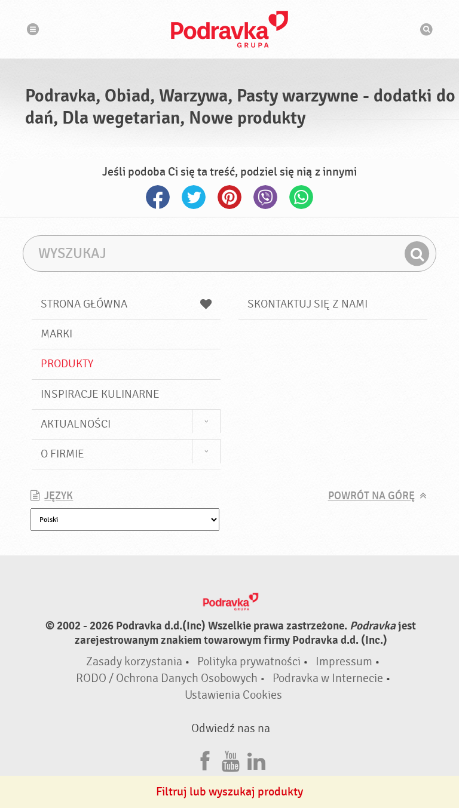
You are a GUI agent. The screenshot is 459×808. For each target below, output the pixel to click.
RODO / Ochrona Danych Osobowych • (172, 678)
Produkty (67, 363)
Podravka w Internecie (328, 678)
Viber (265, 197)
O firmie (62, 453)
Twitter (194, 197)
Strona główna (84, 304)
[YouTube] (231, 759)
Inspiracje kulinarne (100, 394)
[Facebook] (205, 759)
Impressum (344, 661)
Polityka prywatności (249, 661)
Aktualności (76, 424)
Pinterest (229, 197)
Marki (56, 333)
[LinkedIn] (256, 759)
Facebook (158, 197)
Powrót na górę (371, 496)
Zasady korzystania (134, 661)
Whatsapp (301, 197)
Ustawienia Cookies (233, 695)
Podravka (229, 29)
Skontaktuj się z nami (307, 304)
